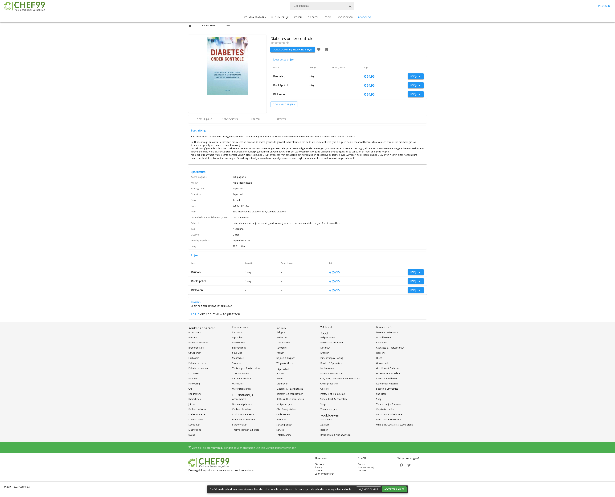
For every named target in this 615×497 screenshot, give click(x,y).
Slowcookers (239, 342)
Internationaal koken (387, 378)
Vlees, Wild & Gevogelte (388, 419)
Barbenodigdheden (242, 404)
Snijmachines (239, 347)
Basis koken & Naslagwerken (335, 434)
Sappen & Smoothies (387, 388)
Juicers (191, 404)
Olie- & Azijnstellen (286, 409)
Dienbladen (282, 383)
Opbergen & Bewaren (243, 419)
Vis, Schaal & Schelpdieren (389, 414)
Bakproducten (327, 337)
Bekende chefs (384, 327)
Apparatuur (326, 419)
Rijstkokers (238, 337)
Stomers (236, 363)
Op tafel (313, 17)
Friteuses (193, 378)
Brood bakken (383, 337)
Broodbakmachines (198, 342)
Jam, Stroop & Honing (331, 357)
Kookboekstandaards (243, 414)
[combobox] (322, 6)
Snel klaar (381, 393)
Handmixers (194, 393)
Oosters (324, 388)
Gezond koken (383, 363)
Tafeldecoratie (283, 434)
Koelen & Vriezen (197, 414)
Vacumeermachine (241, 378)
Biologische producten (332, 342)
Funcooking (194, 383)
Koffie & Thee (195, 419)
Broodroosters (196, 347)
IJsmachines (194, 398)
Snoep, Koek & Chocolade (334, 398)
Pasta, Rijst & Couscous (332, 393)
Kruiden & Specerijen (331, 363)
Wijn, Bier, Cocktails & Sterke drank (394, 424)
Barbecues (281, 337)
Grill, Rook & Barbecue (388, 368)
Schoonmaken (239, 424)
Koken (298, 17)
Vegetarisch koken (385, 409)
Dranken (324, 352)
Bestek (280, 378)
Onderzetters (283, 414)
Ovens (191, 434)
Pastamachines (240, 327)
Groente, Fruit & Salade (388, 373)
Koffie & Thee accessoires (290, 398)
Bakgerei (281, 332)
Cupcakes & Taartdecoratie (390, 347)
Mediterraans (327, 368)
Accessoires (194, 332)
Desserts (380, 352)
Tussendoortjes (328, 409)
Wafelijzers (238, 383)
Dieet (379, 357)
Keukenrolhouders (241, 409)
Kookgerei (281, 347)
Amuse (280, 373)
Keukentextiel (283, 342)
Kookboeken (345, 17)
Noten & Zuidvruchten (331, 373)
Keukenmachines (197, 409)
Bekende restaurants (387, 332)
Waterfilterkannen (241, 388)
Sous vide (237, 352)
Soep (323, 404)
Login (195, 314)
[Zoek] (350, 6)
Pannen (280, 352)
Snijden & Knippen (285, 357)
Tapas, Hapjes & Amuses (389, 404)
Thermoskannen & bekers (245, 429)
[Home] (190, 25)
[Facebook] (401, 464)
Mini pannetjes (284, 404)
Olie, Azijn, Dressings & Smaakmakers (340, 378)
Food (327, 17)
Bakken (324, 429)
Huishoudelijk (279, 17)
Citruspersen (194, 352)
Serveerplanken (284, 424)
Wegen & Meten (284, 363)
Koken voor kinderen (387, 383)
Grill (190, 388)
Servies (280, 429)
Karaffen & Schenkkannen (289, 393)
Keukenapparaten (255, 17)
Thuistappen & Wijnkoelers (246, 368)
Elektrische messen (198, 363)
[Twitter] (409, 464)
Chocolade (381, 342)
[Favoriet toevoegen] (319, 49)
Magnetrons (194, 429)
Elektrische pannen (198, 368)
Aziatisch (324, 424)
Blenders (192, 337)
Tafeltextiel (326, 327)
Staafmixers (238, 357)
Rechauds (237, 332)
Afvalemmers (239, 398)
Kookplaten (194, 424)
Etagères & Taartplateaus (289, 388)
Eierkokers (193, 357)
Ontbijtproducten (329, 383)
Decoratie (325, 347)
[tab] (204, 119)
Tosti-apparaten (240, 373)
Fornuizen (193, 373)
